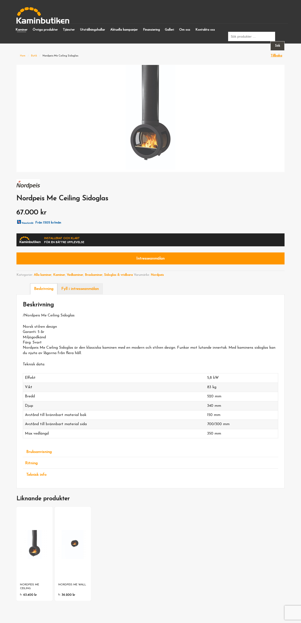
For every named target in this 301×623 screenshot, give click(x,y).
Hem (22, 56)
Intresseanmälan (150, 258)
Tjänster (69, 29)
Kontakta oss (205, 29)
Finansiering (151, 29)
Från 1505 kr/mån (48, 222)
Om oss (184, 29)
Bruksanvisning (39, 452)
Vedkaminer (75, 274)
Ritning (31, 463)
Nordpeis (157, 274)
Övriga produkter (45, 29)
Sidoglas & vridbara (118, 274)
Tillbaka (276, 55)
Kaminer (22, 29)
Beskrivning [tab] (43, 289)
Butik (34, 56)
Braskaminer (94, 274)
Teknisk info (36, 475)
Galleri (169, 29)
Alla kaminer (42, 274)
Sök (277, 45)
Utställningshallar (92, 29)
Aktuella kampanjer (124, 29)
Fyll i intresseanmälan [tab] (80, 289)
